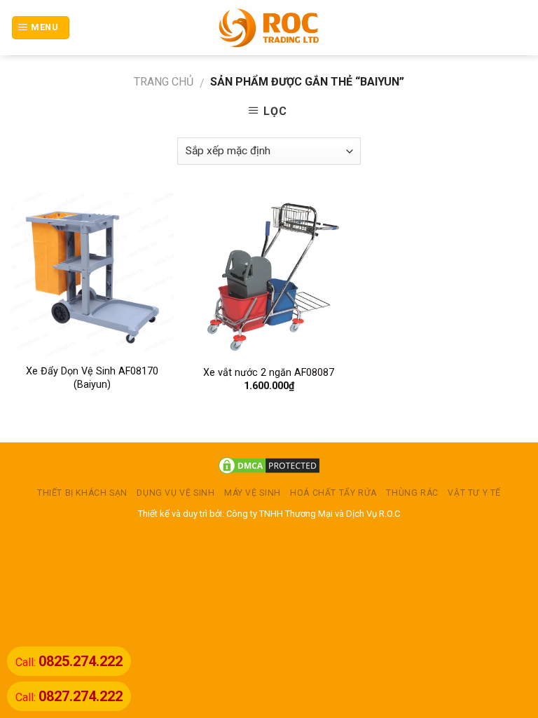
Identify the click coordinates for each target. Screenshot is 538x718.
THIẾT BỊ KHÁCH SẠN (82, 493)
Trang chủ (163, 81)
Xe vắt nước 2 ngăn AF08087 (268, 373)
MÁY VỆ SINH (252, 493)
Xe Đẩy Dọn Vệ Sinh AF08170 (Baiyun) (92, 378)
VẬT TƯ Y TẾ (474, 493)
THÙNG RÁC (412, 493)
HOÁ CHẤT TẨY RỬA (333, 493)
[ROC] (269, 27)
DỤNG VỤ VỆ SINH (175, 493)
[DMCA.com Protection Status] (269, 464)
